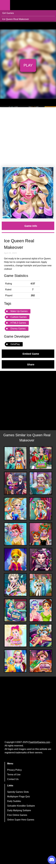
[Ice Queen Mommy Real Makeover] (15, 661)
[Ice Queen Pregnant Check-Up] (15, 610)
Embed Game (31, 353)
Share (30, 364)
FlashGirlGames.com (39, 742)
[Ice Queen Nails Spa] (15, 584)
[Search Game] (51, 6)
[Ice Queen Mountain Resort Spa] (40, 635)
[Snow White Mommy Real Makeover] (15, 458)
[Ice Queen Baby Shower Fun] (40, 483)
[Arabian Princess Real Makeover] (15, 559)
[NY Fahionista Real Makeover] (40, 661)
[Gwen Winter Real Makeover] (40, 508)
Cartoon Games (18, 317)
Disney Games (18, 328)
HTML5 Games (18, 323)
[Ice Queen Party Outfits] (15, 508)
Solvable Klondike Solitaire (21, 806)
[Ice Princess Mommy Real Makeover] (40, 534)
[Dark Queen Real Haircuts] (40, 559)
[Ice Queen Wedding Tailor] (40, 584)
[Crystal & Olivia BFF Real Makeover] (40, 610)
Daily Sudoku (14, 801)
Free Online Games (17, 815)
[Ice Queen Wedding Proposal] (15, 483)
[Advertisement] (28, 136)
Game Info (30, 225)
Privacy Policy (14, 770)
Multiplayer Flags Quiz (18, 796)
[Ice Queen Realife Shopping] (40, 458)
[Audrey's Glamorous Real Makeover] (15, 635)
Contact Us (13, 779)
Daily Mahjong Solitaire (19, 810)
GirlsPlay (15, 344)
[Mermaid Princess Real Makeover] (15, 534)
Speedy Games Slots (18, 792)
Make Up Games (19, 311)
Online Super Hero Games (20, 819)
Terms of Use (14, 774)
